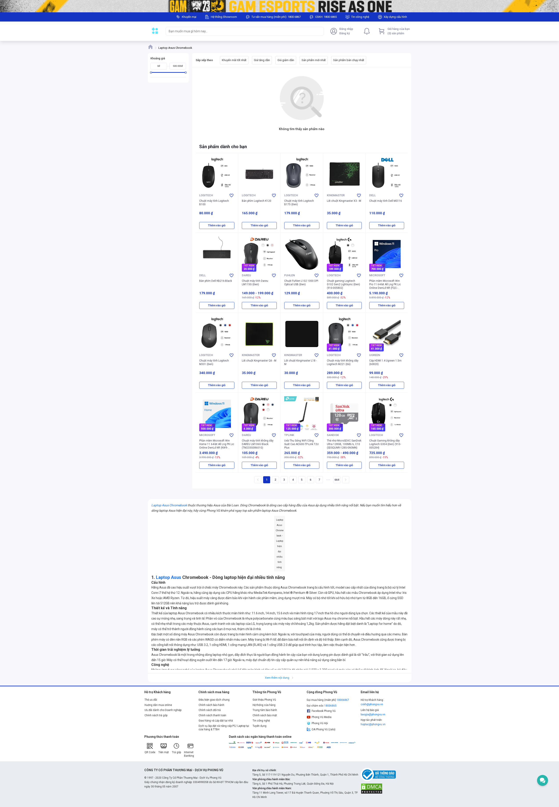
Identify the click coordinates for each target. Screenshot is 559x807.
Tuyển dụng (259, 725)
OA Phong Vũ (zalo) (323, 729)
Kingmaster (336, 195)
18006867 (343, 700)
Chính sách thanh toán (212, 715)
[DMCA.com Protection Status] (372, 788)
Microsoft (377, 275)
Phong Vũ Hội (320, 723)
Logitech (206, 195)
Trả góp (176, 752)
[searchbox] (240, 31)
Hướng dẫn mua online (158, 705)
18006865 (330, 705)
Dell (372, 195)
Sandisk (333, 435)
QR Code (150, 752)
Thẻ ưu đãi (151, 699)
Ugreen (374, 355)
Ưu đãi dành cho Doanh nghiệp (163, 710)
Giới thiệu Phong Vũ (264, 699)
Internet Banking (189, 754)
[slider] (151, 72)
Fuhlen (289, 275)
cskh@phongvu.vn (372, 704)
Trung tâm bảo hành (265, 710)
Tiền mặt (163, 752)
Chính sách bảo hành (211, 705)
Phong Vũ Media (321, 717)
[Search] (319, 31)
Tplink (289, 435)
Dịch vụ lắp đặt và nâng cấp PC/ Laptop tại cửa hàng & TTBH (224, 727)
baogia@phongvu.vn (373, 714)
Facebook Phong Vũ (324, 710)
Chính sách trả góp (156, 715)
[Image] (279, 6)
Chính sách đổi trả (210, 710)
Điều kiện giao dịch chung (214, 699)
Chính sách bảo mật (265, 715)
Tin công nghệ (261, 720)
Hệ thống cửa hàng (264, 705)
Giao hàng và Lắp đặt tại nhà (216, 720)
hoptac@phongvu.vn (373, 724)
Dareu (246, 275)
